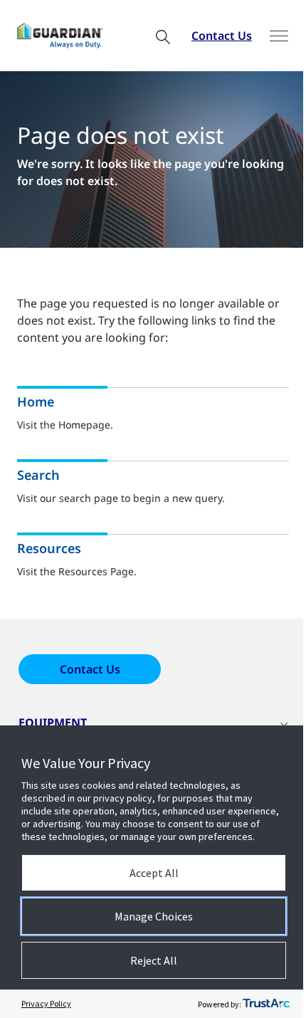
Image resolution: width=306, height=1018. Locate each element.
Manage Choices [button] (154, 916)
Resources (49, 548)
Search (38, 475)
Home (35, 402)
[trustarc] (266, 1004)
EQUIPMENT (53, 722)
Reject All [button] (153, 960)
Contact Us (221, 35)
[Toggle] (279, 36)
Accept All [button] (154, 873)
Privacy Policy (46, 1003)
